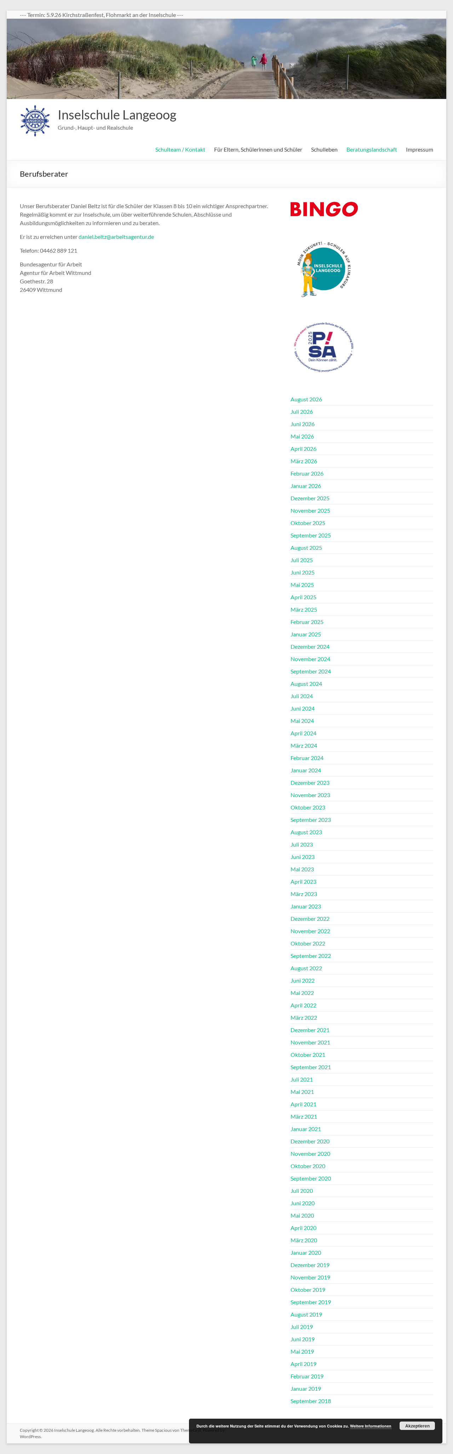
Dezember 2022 (310, 918)
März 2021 (304, 1116)
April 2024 (303, 733)
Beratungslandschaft (371, 149)
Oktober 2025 (308, 522)
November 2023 (310, 794)
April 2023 (303, 881)
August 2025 (306, 547)
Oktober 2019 (308, 1289)
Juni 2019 (303, 1339)
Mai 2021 (302, 1091)
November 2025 (310, 510)
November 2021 (310, 1042)
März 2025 (304, 609)
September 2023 (311, 819)
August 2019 (306, 1314)
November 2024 (310, 658)
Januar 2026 (306, 485)
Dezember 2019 (310, 1264)
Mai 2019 (302, 1351)
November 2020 (310, 1153)
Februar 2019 (307, 1376)
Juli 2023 (302, 844)
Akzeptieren (417, 1426)
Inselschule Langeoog (117, 114)
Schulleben (324, 149)
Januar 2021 (306, 1128)
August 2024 (306, 683)
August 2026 (306, 399)
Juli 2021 (302, 1079)
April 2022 (303, 1005)
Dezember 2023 (310, 782)
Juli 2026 (302, 411)
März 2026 (304, 461)
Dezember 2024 (310, 646)
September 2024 (311, 671)
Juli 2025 (302, 560)
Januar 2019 (306, 1388)
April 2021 (303, 1104)
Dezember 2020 (310, 1141)
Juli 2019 (302, 1326)
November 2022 (310, 931)
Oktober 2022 (308, 943)
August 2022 (306, 968)
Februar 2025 (307, 621)
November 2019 (310, 1277)
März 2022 (304, 1017)
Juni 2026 (303, 423)
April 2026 (303, 448)
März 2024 (304, 745)
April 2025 (303, 597)
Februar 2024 (307, 757)
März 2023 (304, 893)
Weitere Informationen (370, 1426)
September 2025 (311, 535)
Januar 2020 (306, 1252)
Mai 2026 (302, 436)
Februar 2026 (307, 473)
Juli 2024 (302, 696)
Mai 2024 (302, 720)
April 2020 (303, 1227)
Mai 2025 (302, 584)
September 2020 (311, 1178)
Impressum (419, 149)
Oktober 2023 (308, 807)
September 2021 (311, 1067)
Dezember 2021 (310, 1029)
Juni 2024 (303, 708)
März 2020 (304, 1240)
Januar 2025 (306, 634)
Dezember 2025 (310, 498)
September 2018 (311, 1400)
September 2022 (311, 955)
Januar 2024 (306, 770)
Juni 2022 (303, 980)
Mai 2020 (302, 1215)
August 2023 (306, 832)
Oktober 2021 (308, 1054)
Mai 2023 (302, 869)
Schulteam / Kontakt (180, 149)
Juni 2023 (303, 856)
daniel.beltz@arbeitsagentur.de (116, 236)
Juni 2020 (303, 1203)
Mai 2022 (302, 992)
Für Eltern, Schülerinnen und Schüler (258, 149)
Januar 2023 (306, 906)
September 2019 (311, 1302)
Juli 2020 (302, 1190)
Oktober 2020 (308, 1165)
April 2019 (303, 1363)
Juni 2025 (303, 572)
